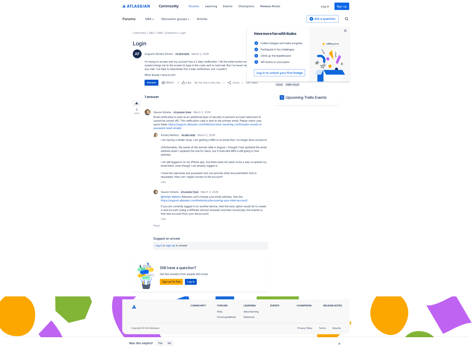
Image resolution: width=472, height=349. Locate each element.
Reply (156, 225)
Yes (160, 343)
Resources (249, 317)
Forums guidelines (226, 317)
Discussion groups (175, 19)
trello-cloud (292, 84)
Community (169, 5)
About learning (251, 311)
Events (227, 6)
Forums (194, 6)
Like (163, 181)
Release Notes (270, 6)
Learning (211, 6)
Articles (202, 19)
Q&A (148, 19)
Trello (159, 32)
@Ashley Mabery (171, 196)
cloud (279, 84)
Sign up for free (171, 281)
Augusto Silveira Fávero (159, 53)
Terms (322, 328)
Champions (246, 6)
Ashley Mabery (170, 135)
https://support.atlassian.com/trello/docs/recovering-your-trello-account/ (204, 200)
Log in (325, 6)
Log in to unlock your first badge (279, 73)
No (169, 343)
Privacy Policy (304, 328)
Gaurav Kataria (162, 112)
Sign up (342, 6)
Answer (151, 82)
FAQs (219, 311)
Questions (171, 32)
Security (336, 328)
